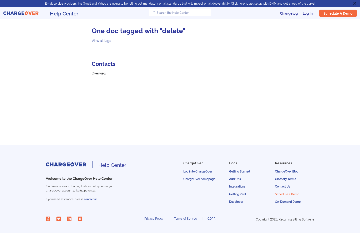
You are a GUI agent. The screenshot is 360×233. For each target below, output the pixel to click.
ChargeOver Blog (287, 171)
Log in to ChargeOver (197, 171)
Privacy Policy (154, 218)
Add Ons (235, 179)
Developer (236, 201)
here (242, 3)
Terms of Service (185, 218)
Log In (308, 13)
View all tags (101, 40)
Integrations (237, 186)
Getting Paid (237, 194)
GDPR (211, 218)
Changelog (289, 13)
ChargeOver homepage (199, 179)
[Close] (355, 3)
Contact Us (282, 186)
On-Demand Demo (288, 201)
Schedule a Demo (338, 13)
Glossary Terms (285, 179)
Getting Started (239, 171)
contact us (90, 199)
